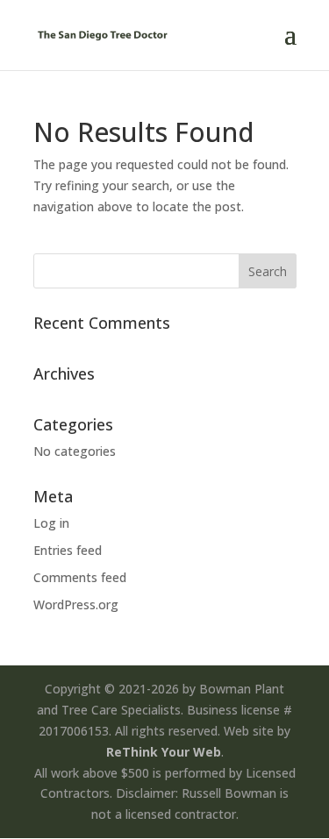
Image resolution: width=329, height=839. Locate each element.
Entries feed (67, 550)
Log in (51, 523)
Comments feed (79, 577)
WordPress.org (75, 604)
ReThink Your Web (163, 751)
